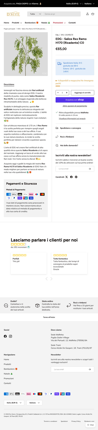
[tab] (9, 84)
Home (6, 22)
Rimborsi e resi (89, 421)
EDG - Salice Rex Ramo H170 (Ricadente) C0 (32, 29)
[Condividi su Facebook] (71, 177)
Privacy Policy (76, 421)
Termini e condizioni (50, 421)
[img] (50, 244)
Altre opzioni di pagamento (75, 106)
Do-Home (12, 414)
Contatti (72, 22)
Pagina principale (9, 29)
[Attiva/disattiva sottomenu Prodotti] (21, 22)
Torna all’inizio (49, 317)
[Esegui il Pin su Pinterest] (76, 177)
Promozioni (58, 22)
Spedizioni (64, 421)
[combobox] (54, 13)
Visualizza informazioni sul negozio (72, 118)
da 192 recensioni (19, 247)
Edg (57, 35)
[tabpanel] (26, 131)
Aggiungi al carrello (82, 93)
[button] (92, 13)
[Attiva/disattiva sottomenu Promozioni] (64, 22)
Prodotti (15, 22)
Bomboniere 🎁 (31, 22)
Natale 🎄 (45, 22)
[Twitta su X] (66, 177)
